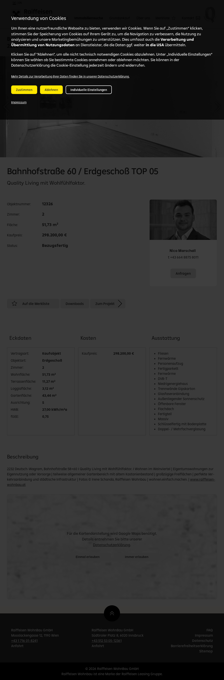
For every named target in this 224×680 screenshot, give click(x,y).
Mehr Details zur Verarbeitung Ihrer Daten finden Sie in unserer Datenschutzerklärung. (70, 76)
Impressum (18, 102)
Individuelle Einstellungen (88, 90)
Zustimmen (24, 90)
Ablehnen (51, 90)
